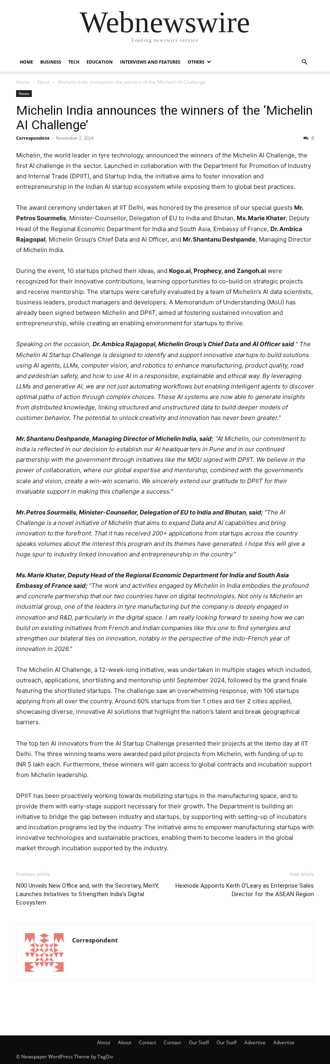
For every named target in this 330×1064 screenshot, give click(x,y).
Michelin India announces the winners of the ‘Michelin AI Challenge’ (164, 117)
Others (196, 62)
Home (26, 62)
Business (50, 62)
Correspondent (33, 138)
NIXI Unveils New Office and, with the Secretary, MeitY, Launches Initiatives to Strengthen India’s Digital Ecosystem (87, 894)
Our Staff (199, 1042)
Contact (147, 1042)
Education (100, 62)
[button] (304, 62)
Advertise (255, 1042)
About (103, 1042)
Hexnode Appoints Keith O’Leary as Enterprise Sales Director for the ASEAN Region (244, 890)
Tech (73, 62)
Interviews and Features (150, 62)
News (43, 82)
